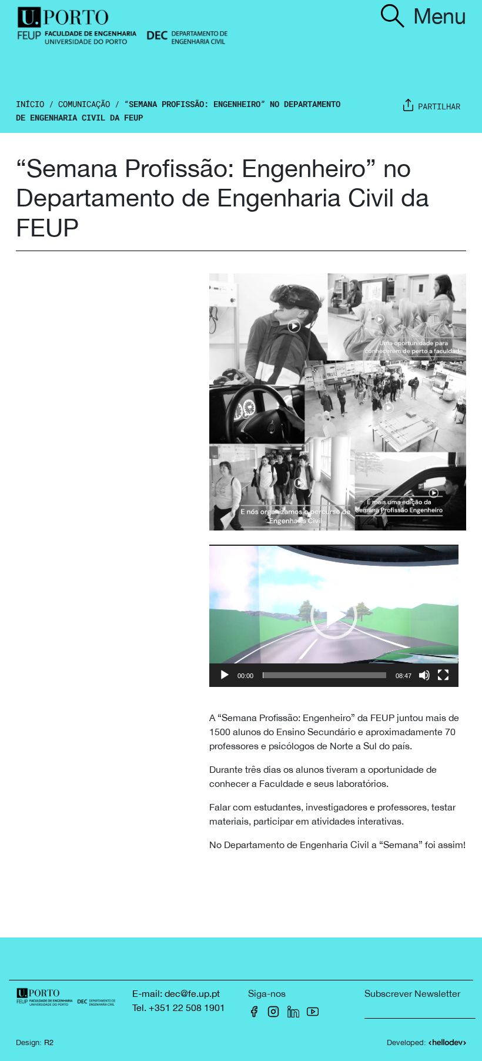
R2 (48, 1042)
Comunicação (84, 103)
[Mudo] (424, 675)
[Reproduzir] (224, 675)
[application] (333, 616)
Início (30, 103)
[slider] (324, 675)
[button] (333, 615)
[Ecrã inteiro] (443, 675)
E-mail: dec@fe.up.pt (176, 993)
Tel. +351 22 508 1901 (178, 1007)
